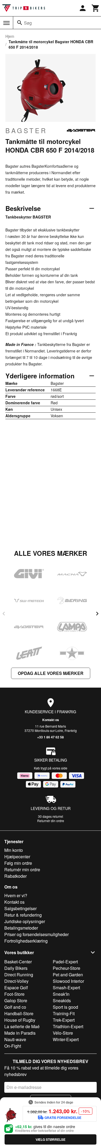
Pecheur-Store (66, 968)
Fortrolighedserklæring (26, 941)
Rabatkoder (15, 876)
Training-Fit (64, 1013)
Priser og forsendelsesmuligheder (36, 934)
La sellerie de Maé (22, 1026)
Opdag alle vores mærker (50, 673)
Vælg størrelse (50, 1139)
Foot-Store (14, 994)
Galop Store (15, 1000)
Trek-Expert (64, 1020)
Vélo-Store (63, 1033)
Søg (28, 23)
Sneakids (62, 1000)
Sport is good (65, 1007)
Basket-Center (18, 961)
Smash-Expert (66, 987)
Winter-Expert (66, 1039)
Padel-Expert (65, 961)
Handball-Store (18, 1013)
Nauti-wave (15, 1039)
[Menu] (6, 22)
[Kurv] (95, 8)
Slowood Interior (68, 981)
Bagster (26, 130)
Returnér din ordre (50, 820)
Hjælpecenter (17, 856)
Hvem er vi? (15, 895)
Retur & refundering (23, 915)
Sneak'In (61, 994)
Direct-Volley (16, 981)
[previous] (4, 613)
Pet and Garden (68, 974)
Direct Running (18, 974)
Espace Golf (16, 987)
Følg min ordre (18, 863)
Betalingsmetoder (21, 928)
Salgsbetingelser (20, 908)
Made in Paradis (20, 1033)
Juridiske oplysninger (24, 921)
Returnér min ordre (22, 869)
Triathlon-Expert (68, 1026)
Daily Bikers (15, 968)
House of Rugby (19, 1020)
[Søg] (19, 22)
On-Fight (12, 1046)
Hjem (9, 36)
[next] (97, 613)
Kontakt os (50, 720)
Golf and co (15, 1007)
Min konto (13, 850)
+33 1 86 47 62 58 (50, 737)
